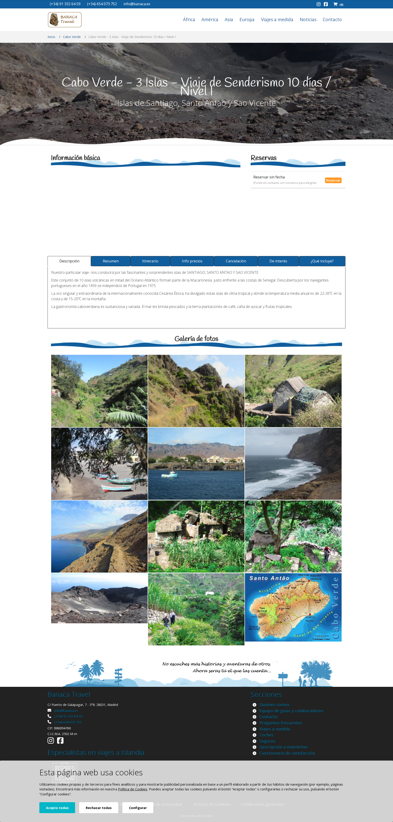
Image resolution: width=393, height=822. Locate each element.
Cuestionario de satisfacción (287, 753)
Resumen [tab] (111, 261)
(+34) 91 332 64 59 (65, 3)
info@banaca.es (136, 3)
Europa (246, 19)
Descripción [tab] (69, 261)
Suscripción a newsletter (283, 747)
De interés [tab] (278, 261)
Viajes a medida (277, 19)
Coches (266, 735)
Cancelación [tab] (236, 261)
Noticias (308, 19)
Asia (229, 19)
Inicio (51, 37)
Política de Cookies (132, 789)
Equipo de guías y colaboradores (291, 710)
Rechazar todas (99, 808)
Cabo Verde (72, 37)
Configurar (138, 808)
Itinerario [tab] (150, 261)
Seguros (267, 741)
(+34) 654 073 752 (102, 3)
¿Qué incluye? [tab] (322, 261)
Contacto (332, 19)
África (189, 19)
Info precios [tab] (192, 261)
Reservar (333, 180)
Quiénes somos (274, 704)
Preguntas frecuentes (280, 723)
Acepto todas (57, 808)
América (210, 19)
